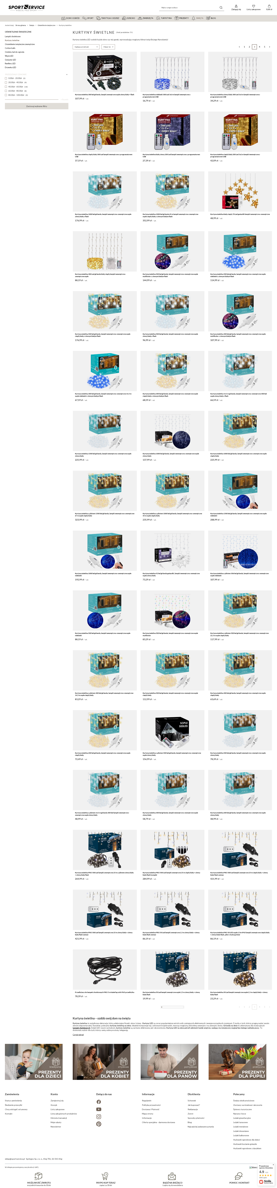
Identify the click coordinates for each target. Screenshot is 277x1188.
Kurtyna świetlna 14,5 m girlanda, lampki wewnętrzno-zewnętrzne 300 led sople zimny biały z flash (238, 395)
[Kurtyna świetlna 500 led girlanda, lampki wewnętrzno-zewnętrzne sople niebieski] (105, 610)
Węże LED (9, 56)
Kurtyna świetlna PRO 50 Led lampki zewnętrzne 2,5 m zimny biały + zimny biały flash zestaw (171, 933)
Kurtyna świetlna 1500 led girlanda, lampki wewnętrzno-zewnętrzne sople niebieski (238, 514)
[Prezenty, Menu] (190, 18)
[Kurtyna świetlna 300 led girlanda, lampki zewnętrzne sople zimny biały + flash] (105, 72)
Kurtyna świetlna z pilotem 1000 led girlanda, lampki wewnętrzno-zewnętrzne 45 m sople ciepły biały (172, 514)
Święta (31, 25)
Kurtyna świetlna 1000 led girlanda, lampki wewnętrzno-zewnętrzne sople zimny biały (171, 455)
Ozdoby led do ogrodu (14, 52)
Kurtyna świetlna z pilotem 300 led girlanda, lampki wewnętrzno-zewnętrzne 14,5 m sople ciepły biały (104, 694)
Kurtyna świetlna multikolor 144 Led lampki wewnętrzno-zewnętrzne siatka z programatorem (239, 1173)
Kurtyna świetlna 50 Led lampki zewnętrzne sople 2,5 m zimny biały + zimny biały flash (171, 993)
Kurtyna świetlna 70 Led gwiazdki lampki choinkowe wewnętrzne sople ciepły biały (239, 1053)
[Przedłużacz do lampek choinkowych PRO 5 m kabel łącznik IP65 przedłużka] (105, 969)
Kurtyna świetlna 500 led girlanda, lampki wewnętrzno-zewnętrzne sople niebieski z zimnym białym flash (238, 275)
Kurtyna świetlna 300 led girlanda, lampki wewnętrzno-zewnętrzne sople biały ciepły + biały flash (104, 1173)
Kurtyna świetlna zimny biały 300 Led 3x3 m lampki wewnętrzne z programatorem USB (235, 95)
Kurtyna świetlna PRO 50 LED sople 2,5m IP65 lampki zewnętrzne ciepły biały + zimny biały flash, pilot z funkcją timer (239, 933)
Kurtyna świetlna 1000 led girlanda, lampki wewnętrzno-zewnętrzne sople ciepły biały (238, 455)
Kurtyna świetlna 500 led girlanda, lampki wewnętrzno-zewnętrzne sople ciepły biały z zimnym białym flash (102, 335)
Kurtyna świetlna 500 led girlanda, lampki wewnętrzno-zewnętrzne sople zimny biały (238, 754)
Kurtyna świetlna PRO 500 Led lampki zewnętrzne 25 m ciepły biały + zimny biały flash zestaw (239, 874)
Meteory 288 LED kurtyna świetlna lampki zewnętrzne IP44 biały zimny (102, 1052)
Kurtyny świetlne (12, 40)
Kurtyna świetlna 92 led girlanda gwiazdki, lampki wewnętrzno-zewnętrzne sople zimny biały (171, 574)
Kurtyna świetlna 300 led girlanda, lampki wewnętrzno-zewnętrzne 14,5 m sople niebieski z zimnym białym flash (103, 395)
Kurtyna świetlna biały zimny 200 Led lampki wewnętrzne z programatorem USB (171, 155)
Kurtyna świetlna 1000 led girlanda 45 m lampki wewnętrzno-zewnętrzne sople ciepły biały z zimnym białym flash (170, 215)
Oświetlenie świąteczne (46, 25)
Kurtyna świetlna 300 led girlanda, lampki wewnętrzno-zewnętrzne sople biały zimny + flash (172, 1113)
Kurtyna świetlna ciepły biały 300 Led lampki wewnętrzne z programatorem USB (103, 155)
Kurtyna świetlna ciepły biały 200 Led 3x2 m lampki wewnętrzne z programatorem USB (235, 155)
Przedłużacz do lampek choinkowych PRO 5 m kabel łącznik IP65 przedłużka (104, 992)
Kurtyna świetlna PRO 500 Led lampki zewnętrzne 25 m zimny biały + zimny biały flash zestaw (103, 933)
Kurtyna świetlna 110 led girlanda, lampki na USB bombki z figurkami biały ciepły (103, 1113)
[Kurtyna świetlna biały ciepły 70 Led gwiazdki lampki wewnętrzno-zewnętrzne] (240, 191)
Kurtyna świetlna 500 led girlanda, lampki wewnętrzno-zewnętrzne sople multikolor (170, 634)
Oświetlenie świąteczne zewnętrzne (20, 44)
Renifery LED (10, 63)
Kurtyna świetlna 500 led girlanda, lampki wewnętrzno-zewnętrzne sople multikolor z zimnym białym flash (170, 275)
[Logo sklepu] (26, 7)
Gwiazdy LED (10, 60)
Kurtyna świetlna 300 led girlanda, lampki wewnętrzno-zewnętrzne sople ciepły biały (238, 694)
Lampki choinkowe (12, 36)
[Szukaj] (221, 7)
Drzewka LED (10, 67)
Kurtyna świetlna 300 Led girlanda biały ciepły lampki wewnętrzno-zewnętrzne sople (100, 275)
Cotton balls (10, 48)
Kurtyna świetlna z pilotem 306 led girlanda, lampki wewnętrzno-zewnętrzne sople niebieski (239, 574)
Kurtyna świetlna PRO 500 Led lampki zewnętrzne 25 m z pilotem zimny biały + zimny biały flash (104, 874)
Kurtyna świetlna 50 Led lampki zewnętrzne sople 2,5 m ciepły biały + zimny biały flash (238, 993)
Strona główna (20, 25)
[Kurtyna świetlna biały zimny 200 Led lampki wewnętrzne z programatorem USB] (172, 132)
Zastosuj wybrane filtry (36, 106)
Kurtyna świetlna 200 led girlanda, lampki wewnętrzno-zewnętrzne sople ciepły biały (102, 754)
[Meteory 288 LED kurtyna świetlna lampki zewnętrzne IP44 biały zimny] (105, 1029)
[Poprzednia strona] (239, 46)
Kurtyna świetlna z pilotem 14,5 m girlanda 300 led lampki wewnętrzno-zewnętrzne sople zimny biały (102, 814)
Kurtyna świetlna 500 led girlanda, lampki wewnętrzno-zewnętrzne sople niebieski (102, 634)
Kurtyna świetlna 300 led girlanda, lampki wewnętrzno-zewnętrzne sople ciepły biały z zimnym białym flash (170, 395)
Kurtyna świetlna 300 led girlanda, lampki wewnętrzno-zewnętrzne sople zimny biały (170, 814)
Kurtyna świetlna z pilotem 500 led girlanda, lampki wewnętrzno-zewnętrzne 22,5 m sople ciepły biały (239, 634)
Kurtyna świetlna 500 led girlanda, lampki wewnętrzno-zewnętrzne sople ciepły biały (170, 694)
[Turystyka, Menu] (173, 18)
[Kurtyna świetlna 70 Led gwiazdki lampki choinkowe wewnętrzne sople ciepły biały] (240, 1029)
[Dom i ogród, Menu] (81, 18)
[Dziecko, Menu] (136, 18)
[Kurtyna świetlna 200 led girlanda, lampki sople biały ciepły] (172, 1029)
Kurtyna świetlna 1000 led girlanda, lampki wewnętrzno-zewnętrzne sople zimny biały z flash (103, 215)
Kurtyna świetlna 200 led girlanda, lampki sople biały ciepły (165, 1052)
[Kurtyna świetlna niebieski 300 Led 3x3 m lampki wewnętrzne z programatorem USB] (172, 72)
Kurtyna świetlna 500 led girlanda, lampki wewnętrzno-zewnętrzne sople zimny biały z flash (170, 335)
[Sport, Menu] (95, 18)
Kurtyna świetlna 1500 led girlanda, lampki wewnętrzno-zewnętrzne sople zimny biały (103, 455)
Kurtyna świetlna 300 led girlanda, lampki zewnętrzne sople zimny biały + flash (104, 94)
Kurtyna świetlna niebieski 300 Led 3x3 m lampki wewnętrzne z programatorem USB (166, 95)
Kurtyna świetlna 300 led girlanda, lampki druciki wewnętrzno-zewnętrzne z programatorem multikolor (172, 1173)
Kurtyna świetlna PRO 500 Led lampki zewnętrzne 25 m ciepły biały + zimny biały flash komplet (171, 874)
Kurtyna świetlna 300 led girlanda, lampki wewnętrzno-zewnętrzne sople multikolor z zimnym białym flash (238, 335)
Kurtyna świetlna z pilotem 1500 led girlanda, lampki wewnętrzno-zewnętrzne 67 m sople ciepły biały (104, 514)
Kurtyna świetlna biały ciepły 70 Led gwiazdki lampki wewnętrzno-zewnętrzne (240, 214)
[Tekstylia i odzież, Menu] (120, 18)
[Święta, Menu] (204, 18)
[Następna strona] (269, 46)
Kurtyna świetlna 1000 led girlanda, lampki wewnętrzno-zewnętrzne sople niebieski (103, 574)
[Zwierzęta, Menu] (154, 18)
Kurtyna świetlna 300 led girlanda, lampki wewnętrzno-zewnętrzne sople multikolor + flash (238, 1113)
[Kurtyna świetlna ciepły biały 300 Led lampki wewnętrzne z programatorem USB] (105, 132)
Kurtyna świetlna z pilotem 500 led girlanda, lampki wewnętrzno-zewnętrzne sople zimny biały (172, 754)
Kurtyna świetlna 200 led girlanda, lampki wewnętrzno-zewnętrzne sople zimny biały (238, 814)
